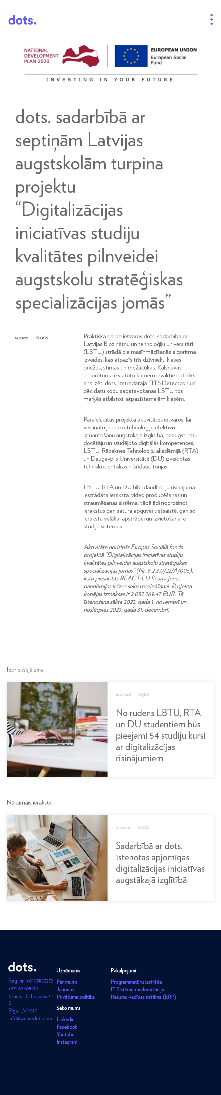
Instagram (67, 1042)
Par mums (67, 981)
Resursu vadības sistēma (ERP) (143, 997)
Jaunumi (65, 989)
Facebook (67, 1027)
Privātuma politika (76, 997)
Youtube (66, 1034)
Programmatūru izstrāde (136, 981)
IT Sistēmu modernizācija (137, 989)
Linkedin (66, 1019)
